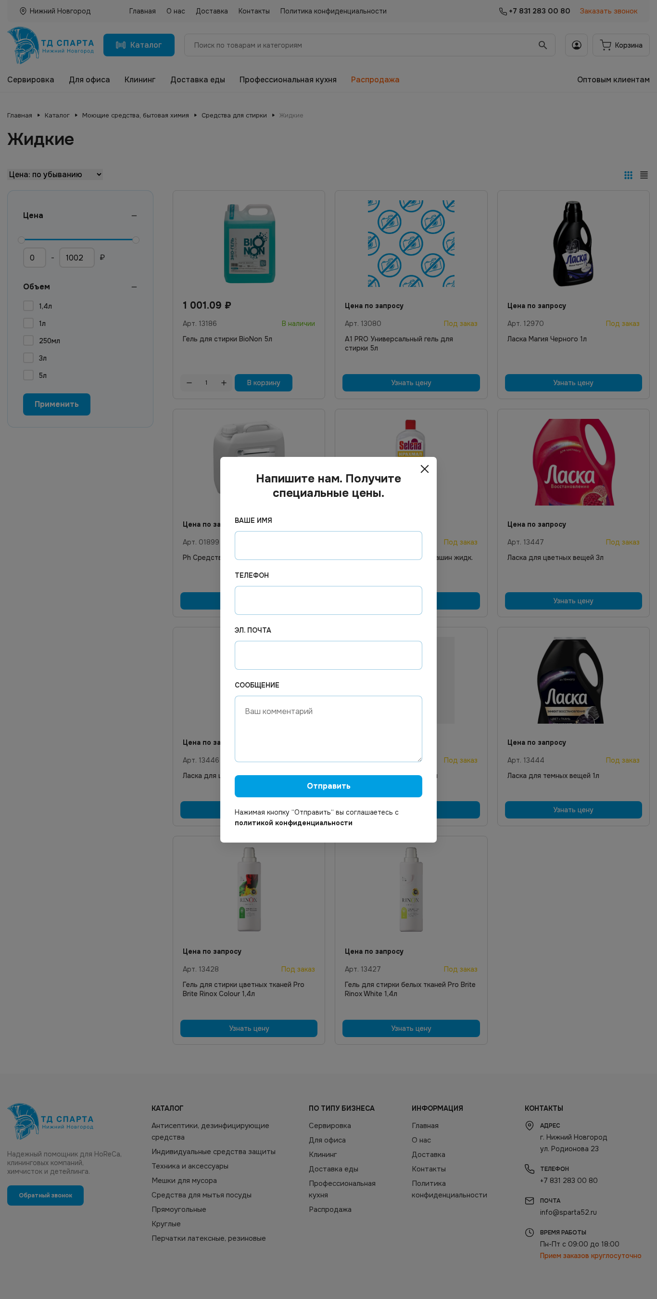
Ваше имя (253, 520)
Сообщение (257, 685)
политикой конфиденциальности (294, 822)
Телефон (252, 575)
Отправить (329, 786)
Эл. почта (253, 630)
